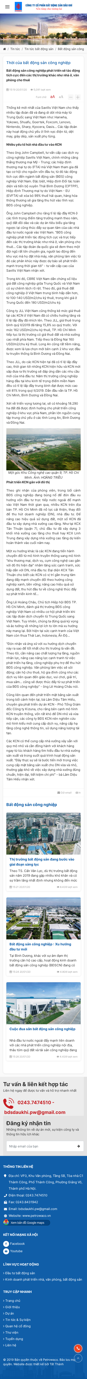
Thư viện (11, 1332)
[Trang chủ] (4, 49)
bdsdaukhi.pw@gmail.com (34, 1112)
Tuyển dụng (14, 1339)
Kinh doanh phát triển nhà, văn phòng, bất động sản (43, 1279)
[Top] (78, 1358)
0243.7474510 (34, 1102)
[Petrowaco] (43, 7)
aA (52, 96)
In (79, 792)
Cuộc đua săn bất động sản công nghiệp (42, 1029)
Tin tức (15, 49)
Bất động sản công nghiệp (31, 804)
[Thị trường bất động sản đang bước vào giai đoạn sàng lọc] (43, 834)
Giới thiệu (12, 1307)
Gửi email (66, 792)
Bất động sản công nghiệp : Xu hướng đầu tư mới (40, 946)
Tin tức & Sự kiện (18, 1320)
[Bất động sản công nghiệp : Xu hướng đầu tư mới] (43, 918)
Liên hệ (10, 1345)
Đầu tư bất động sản (20, 1273)
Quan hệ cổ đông (18, 1326)
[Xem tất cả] (76, 804)
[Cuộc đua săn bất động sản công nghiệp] (43, 1003)
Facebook (17, 1244)
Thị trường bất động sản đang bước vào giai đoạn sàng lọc (42, 861)
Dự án (9, 1313)
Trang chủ (12, 1301)
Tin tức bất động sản (38, 49)
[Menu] (7, 7)
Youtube (16, 1251)
